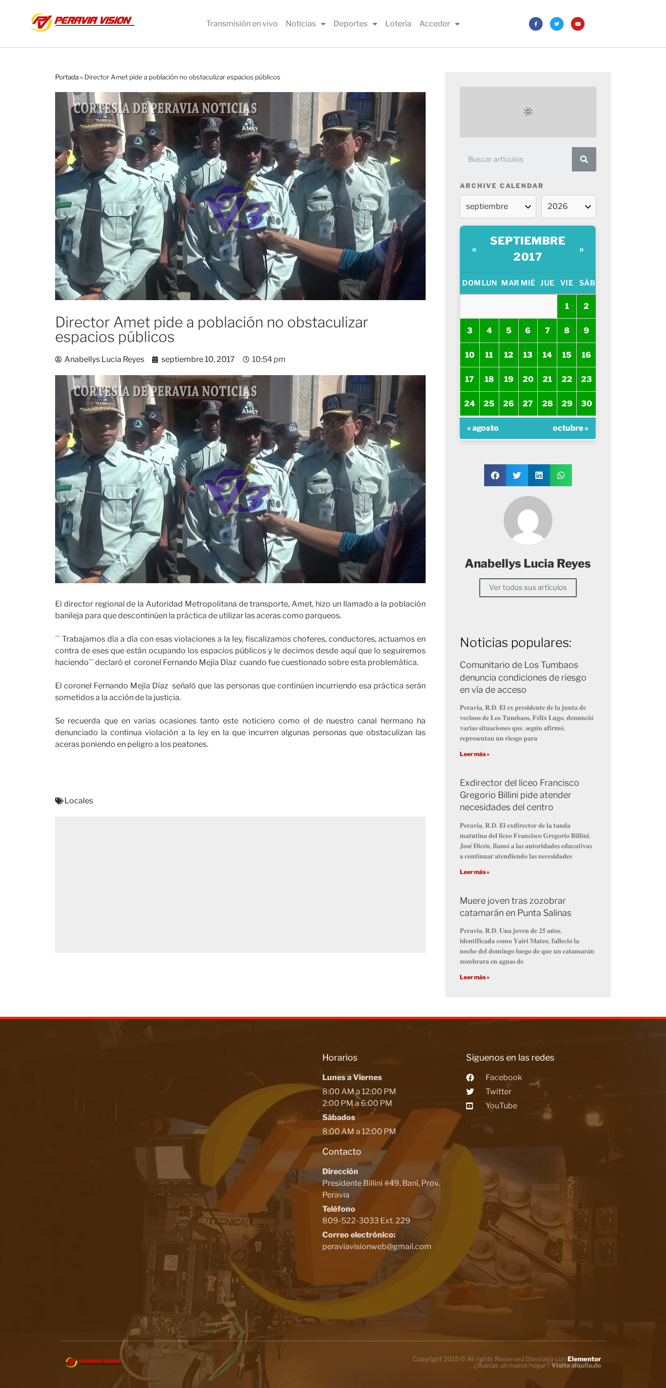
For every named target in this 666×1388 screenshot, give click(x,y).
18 (489, 379)
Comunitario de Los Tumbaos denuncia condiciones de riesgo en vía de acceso (523, 677)
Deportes (350, 23)
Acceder (434, 23)
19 (508, 379)
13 (527, 355)
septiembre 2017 (528, 248)
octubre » (570, 428)
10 (469, 355)
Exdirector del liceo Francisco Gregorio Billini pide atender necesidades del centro (519, 795)
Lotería (398, 23)
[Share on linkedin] (539, 475)
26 (508, 403)
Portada (66, 77)
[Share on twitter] (517, 475)
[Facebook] (536, 24)
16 (586, 355)
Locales (78, 800)
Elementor (584, 1359)
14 (547, 355)
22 (567, 379)
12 (508, 355)
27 (528, 403)
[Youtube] (578, 24)
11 (489, 355)
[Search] (584, 159)
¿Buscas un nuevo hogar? (537, 1365)
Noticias (301, 23)
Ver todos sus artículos (528, 587)
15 (566, 355)
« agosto (483, 428)
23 (586, 379)
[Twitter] (557, 24)
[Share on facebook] (495, 475)
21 (547, 379)
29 (567, 403)
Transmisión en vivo (242, 23)
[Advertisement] (240, 885)
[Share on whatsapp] (561, 475)
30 (586, 403)
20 (528, 379)
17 (469, 379)
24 (469, 403)
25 (489, 403)
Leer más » (475, 754)
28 (547, 403)
